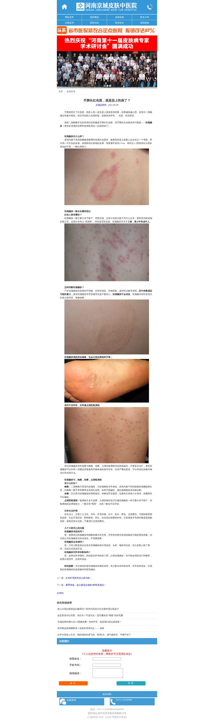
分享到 (60, 593)
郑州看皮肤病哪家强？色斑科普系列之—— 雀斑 (80, 628)
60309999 (119, 709)
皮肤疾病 (119, 17)
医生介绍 (144, 17)
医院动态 (94, 23)
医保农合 (119, 23)
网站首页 (69, 17)
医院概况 (94, 17)
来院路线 (144, 23)
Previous (60, 60)
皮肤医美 (71, 91)
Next (154, 60)
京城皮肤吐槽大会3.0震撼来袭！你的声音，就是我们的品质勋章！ (89, 622)
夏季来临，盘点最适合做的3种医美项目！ (86, 585)
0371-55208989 (105, 709)
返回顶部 (107, 694)
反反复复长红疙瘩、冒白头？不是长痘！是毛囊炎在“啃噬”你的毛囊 (90, 615)
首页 (60, 91)
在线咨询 (69, 23)
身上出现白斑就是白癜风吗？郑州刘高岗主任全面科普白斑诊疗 (88, 609)
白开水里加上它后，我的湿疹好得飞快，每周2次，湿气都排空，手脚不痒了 (94, 635)
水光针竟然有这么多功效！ (79, 578)
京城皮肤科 (101, 105)
